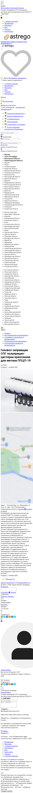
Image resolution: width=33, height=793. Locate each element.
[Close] (2, 4)
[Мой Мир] (12, 617)
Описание (13, 8)
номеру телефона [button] (9, 766)
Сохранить (4, 592)
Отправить (4, 709)
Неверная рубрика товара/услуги (17, 779)
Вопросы (21, 8)
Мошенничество (7, 787)
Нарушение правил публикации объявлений (16, 784)
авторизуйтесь (23, 583)
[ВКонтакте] (7, 617)
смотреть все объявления (13, 129)
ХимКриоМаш (6, 670)
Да (2, 6)
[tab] (9, 579)
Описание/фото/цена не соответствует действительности (15, 782)
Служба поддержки (11, 756)
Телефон (11, 596)
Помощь (7, 29)
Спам (19, 787)
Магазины (8, 25)
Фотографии (5, 8)
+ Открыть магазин (11, 21)
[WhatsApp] (2, 617)
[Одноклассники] (9, 617)
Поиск (3, 330)
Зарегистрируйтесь (7, 583)
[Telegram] (4, 617)
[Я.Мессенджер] (15, 617)
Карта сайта (8, 752)
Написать (4, 596)
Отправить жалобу (6, 791)
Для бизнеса (8, 31)
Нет (4, 6)
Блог (6, 27)
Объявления (8, 23)
